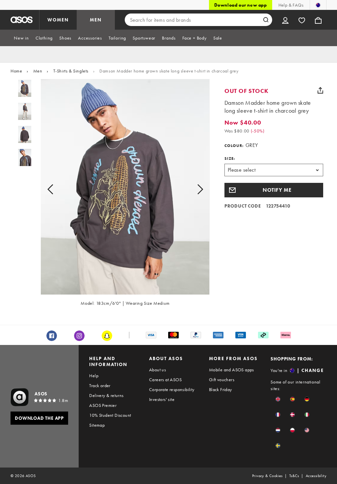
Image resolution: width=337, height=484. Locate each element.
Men (37, 71)
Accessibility (316, 475)
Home (16, 71)
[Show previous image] (58, 189)
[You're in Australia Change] (318, 5)
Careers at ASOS (165, 380)
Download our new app (240, 5)
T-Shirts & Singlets (71, 71)
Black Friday (220, 389)
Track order (99, 385)
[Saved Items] (302, 20)
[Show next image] (193, 189)
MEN (96, 20)
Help (93, 376)
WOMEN (58, 20)
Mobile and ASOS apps (231, 370)
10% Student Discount (110, 415)
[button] (273, 190)
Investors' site (161, 399)
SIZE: (229, 158)
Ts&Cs (294, 475)
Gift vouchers (221, 380)
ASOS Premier (103, 405)
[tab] (21, 38)
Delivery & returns (106, 395)
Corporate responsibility (171, 389)
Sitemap (97, 425)
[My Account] (285, 20)
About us (157, 370)
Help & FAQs (290, 5)
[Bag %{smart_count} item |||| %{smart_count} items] (318, 20)
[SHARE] (320, 90)
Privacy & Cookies (267, 475)
